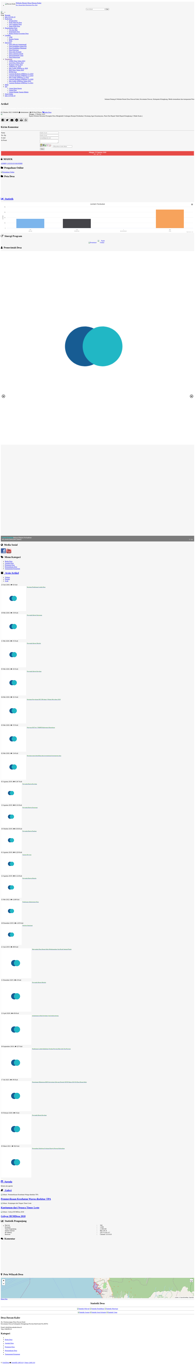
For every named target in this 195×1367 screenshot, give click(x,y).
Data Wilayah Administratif (17, 44)
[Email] (12, 120)
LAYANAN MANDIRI (14, 163)
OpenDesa (5, 1362)
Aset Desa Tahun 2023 (16, 63)
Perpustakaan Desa (11, 567)
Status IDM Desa (14, 26)
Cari (107, 9)
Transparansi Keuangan (12, 569)
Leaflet (176, 1297)
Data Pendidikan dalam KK (18, 46)
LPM (10, 37)
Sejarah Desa (13, 21)
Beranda (7, 15)
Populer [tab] (7, 579)
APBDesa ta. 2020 (15, 66)
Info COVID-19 (10, 17)
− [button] (3, 1283)
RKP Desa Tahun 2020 (16, 70)
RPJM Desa (13, 72)
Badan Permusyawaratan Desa (19, 33)
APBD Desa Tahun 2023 (17, 61)
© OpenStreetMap (183, 1297)
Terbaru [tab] (7, 577)
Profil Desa (8, 19)
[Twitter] (7, 120)
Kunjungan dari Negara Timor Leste (20, 1207)
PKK (10, 41)
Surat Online (9, 94)
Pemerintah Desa (14, 32)
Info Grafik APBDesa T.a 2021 (19, 77)
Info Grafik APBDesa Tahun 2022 (20, 81)
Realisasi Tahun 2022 (16, 64)
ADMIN (3, 163)
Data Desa (8, 43)
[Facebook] (3, 120)
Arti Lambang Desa (15, 24)
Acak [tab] (6, 581)
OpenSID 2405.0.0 (17, 1362)
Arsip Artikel (11, 573)
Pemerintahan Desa (11, 28)
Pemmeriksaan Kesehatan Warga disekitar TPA (26, 1199)
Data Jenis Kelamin (15, 52)
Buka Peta (4, 1299)
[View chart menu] (192, 204)
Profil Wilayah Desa (15, 22)
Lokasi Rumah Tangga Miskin (18, 92)
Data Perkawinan (14, 57)
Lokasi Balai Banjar (15, 88)
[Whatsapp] (26, 120)
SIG (6, 86)
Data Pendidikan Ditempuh (17, 48)
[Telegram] (17, 120)
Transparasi (8, 59)
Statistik (8, 198)
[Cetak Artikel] (21, 120)
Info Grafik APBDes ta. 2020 (18, 68)
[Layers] (191, 1280)
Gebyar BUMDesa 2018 (13, 1216)
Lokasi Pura (13, 90)
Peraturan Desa (10, 565)
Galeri (8, 1190)
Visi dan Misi (13, 30)
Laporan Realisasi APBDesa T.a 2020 (21, 79)
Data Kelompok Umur (16, 55)
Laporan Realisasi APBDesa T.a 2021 (21, 83)
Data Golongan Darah (16, 54)
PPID (6, 85)
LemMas (8, 35)
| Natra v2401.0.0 (29, 1362)
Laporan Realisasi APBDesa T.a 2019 (21, 74)
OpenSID (191, 1297)
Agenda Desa (9, 563)
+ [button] (3, 1280)
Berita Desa (47, 112)
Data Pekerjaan (14, 50)
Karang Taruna (14, 39)
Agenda (7, 1181)
